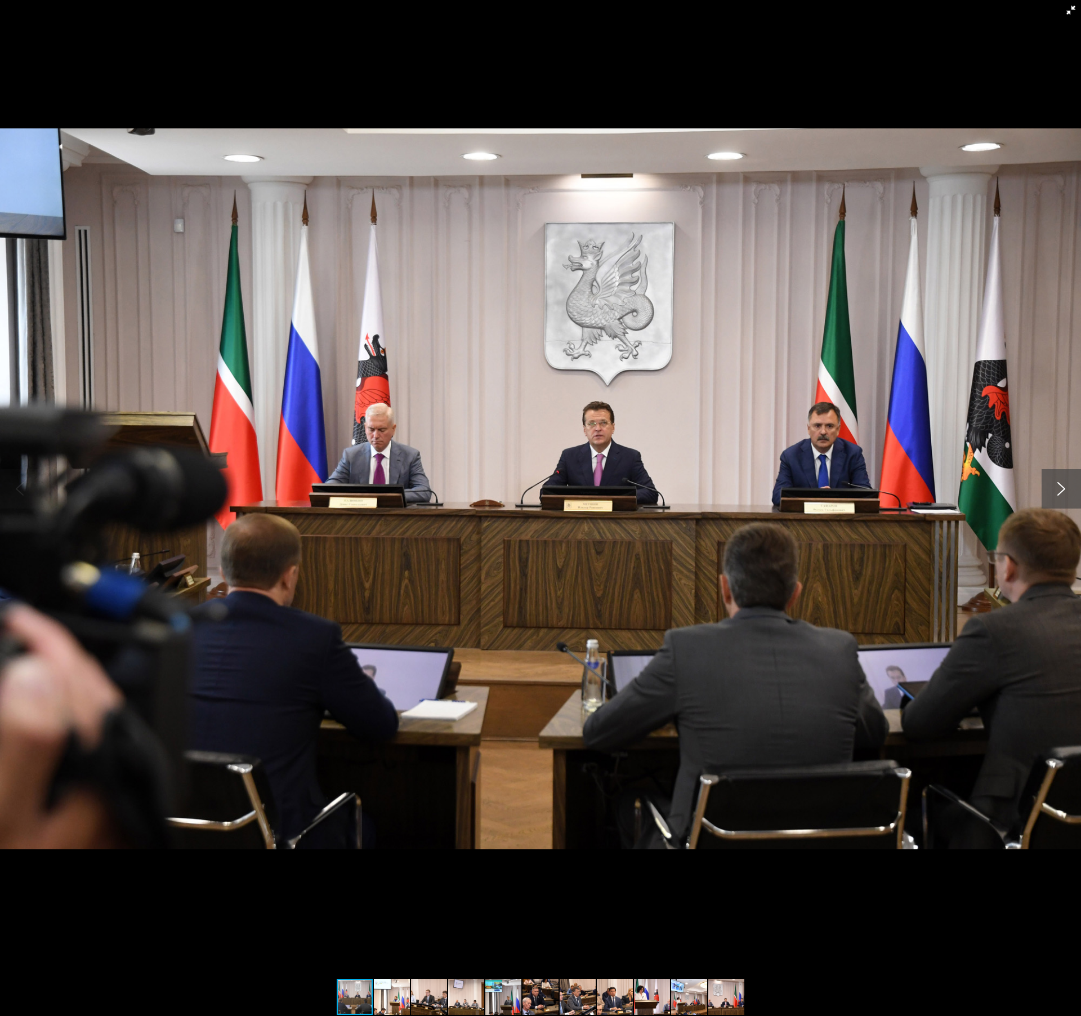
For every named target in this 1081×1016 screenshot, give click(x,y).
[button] (1071, 10)
